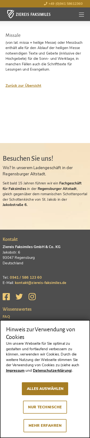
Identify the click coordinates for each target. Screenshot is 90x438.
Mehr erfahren (45, 425)
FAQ (6, 316)
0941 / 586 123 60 (26, 277)
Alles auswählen (45, 388)
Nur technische (45, 407)
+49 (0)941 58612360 (64, 3)
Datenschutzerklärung (52, 370)
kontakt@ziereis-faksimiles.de (40, 282)
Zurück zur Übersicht (24, 85)
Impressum (15, 370)
